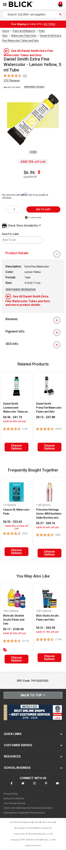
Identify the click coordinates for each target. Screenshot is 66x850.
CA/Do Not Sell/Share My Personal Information (28, 808)
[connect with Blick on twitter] (23, 785)
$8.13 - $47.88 (45, 417)
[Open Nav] (5, 4)
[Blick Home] (21, 4)
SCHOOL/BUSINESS (17, 767)
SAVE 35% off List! (33, 161)
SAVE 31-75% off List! (47, 632)
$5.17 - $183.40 (13, 629)
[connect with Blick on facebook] (11, 785)
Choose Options (16, 447)
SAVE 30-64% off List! (47, 527)
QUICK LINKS (12, 734)
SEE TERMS (49, 24)
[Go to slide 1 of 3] (30, 152)
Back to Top (31, 695)
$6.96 (29, 172)
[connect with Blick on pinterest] (46, 785)
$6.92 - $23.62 (12, 521)
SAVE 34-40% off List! (14, 421)
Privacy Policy (11, 793)
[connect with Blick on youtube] (57, 785)
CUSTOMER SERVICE (18, 745)
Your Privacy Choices (14, 803)
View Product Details (34, 87)
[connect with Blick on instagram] (34, 785)
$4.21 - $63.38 (45, 627)
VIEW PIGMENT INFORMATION (21, 289)
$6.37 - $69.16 (45, 523)
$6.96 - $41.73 (12, 417)
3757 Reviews (12, 80)
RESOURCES (12, 756)
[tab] (33, 253)
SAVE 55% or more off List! (16, 527)
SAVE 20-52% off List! (14, 633)
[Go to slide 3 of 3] (35, 152)
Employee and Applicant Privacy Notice (24, 812)
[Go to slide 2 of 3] (33, 152)
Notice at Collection (14, 798)
